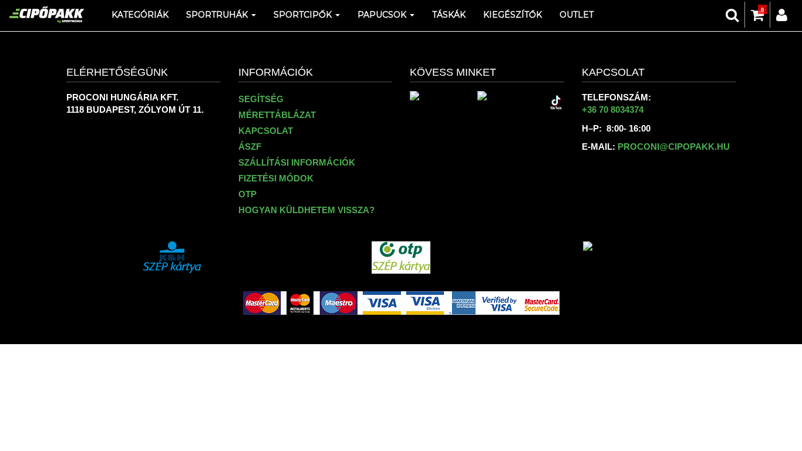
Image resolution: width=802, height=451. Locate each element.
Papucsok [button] (383, 14)
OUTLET (577, 14)
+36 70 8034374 (612, 110)
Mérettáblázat (277, 115)
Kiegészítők (512, 14)
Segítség (261, 99)
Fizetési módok (276, 178)
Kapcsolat (265, 131)
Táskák (449, 14)
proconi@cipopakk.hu (674, 147)
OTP (247, 194)
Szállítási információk (296, 162)
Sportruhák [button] (218, 14)
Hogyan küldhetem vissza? (306, 210)
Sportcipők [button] (304, 14)
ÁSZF (249, 147)
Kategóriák (140, 14)
